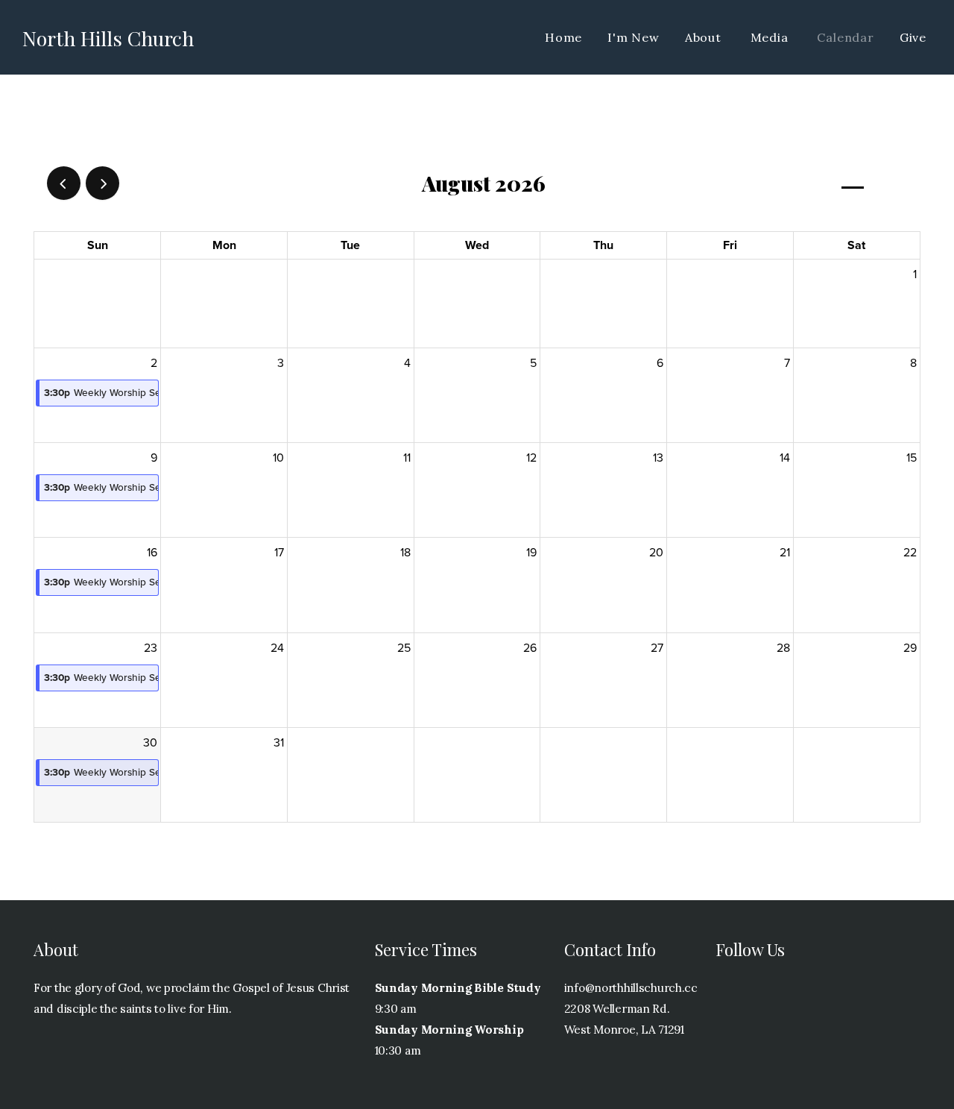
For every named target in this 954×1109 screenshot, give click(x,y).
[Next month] (102, 183)
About (705, 37)
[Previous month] (63, 183)
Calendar (845, 37)
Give (913, 37)
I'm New (633, 37)
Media (771, 37)
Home (563, 37)
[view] (852, 184)
